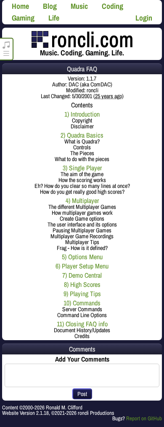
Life (53, 18)
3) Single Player (82, 167)
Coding (112, 6)
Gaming (23, 18)
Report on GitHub (144, 418)
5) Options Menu (82, 256)
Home (20, 6)
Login (143, 18)
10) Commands (82, 302)
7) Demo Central (82, 275)
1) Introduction (82, 114)
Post (82, 394)
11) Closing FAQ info (82, 323)
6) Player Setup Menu (82, 266)
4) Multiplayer (82, 200)
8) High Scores (82, 284)
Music (79, 6)
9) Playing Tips (82, 293)
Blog (50, 6)
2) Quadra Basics (82, 135)
